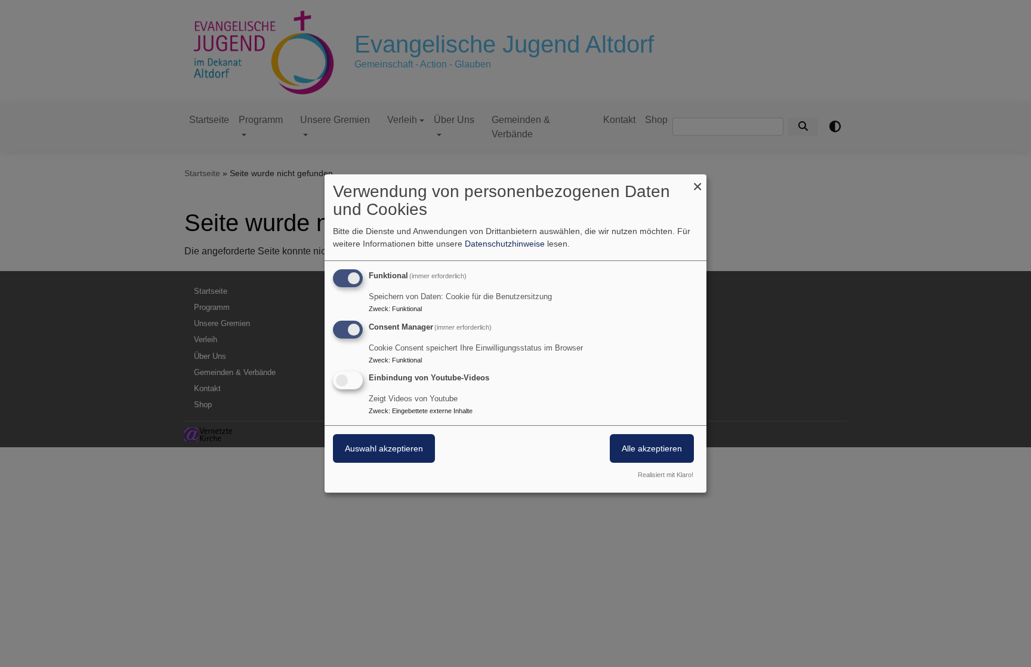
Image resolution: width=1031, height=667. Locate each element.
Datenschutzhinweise (505, 243)
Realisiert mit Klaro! (665, 474)
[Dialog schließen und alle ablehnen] (697, 181)
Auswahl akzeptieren (384, 449)
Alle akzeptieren (652, 449)
